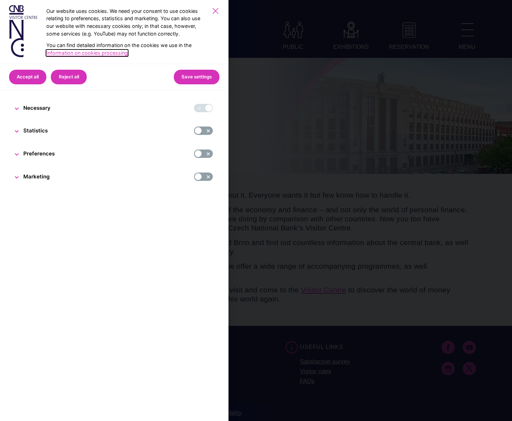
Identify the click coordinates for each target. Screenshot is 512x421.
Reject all (69, 76)
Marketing (36, 176)
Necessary (37, 108)
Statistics (35, 130)
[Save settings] (215, 11)
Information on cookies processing (87, 53)
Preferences (39, 153)
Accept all (28, 76)
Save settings (196, 76)
